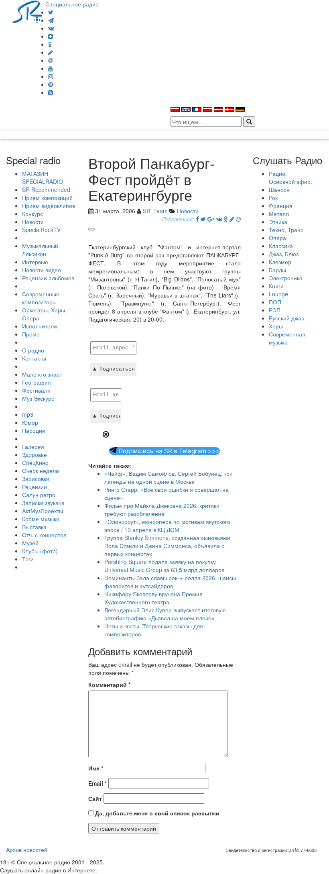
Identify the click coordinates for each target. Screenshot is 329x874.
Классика (281, 246)
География (36, 382)
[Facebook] (197, 219)
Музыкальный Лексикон (40, 250)
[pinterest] (50, 84)
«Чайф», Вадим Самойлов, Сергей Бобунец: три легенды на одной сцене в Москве (168, 477)
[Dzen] (50, 36)
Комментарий (109, 684)
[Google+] (211, 219)
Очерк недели (40, 471)
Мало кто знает (42, 374)
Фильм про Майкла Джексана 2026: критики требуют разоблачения (161, 509)
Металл (279, 214)
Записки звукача (43, 503)
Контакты (34, 358)
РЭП (274, 310)
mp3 (27, 414)
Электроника (286, 278)
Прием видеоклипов (48, 206)
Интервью (35, 262)
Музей (30, 543)
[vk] (51, 28)
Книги (276, 286)
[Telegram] (51, 20)
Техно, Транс (286, 230)
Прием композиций (47, 198)
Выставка (34, 527)
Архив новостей (26, 849)
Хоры (276, 326)
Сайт (95, 799)
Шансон (279, 189)
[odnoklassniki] (50, 44)
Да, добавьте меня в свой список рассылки (156, 813)
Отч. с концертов (44, 535)
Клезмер (280, 262)
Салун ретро (38, 495)
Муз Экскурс (38, 398)
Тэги (28, 559)
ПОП (275, 302)
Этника (278, 222)
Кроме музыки (40, 519)
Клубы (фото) (40, 551)
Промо (31, 334)
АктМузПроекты (42, 511)
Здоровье (34, 454)
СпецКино (35, 462)
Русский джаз (286, 318)
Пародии (33, 430)
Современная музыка (287, 338)
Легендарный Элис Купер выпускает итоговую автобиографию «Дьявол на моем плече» (165, 614)
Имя (95, 768)
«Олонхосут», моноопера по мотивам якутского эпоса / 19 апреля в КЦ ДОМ (167, 525)
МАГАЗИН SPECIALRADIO (42, 177)
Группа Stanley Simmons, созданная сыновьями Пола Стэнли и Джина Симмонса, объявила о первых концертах (167, 546)
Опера (277, 238)
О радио (33, 350)
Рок (273, 198)
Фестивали (36, 390)
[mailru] (50, 60)
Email (97, 783)
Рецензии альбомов (48, 278)
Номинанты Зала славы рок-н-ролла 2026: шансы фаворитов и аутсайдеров (170, 582)
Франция (280, 206)
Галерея (33, 446)
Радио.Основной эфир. (290, 177)
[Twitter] (50, 12)
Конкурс (32, 214)
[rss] (50, 92)
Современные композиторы (40, 298)
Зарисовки (35, 479)
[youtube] (50, 68)
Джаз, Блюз (284, 254)
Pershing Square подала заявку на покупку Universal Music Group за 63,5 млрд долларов (164, 566)
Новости (33, 222)
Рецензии (34, 487)
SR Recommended (46, 189)
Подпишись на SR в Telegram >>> (168, 451)
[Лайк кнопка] (91, 229)
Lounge (278, 294)
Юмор (30, 422)
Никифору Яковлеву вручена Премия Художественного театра (153, 598)
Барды (277, 270)
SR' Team (155, 211)
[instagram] (50, 76)
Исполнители (39, 326)
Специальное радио (72, 4)
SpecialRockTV (41, 230)
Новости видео (41, 270)
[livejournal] (50, 52)
